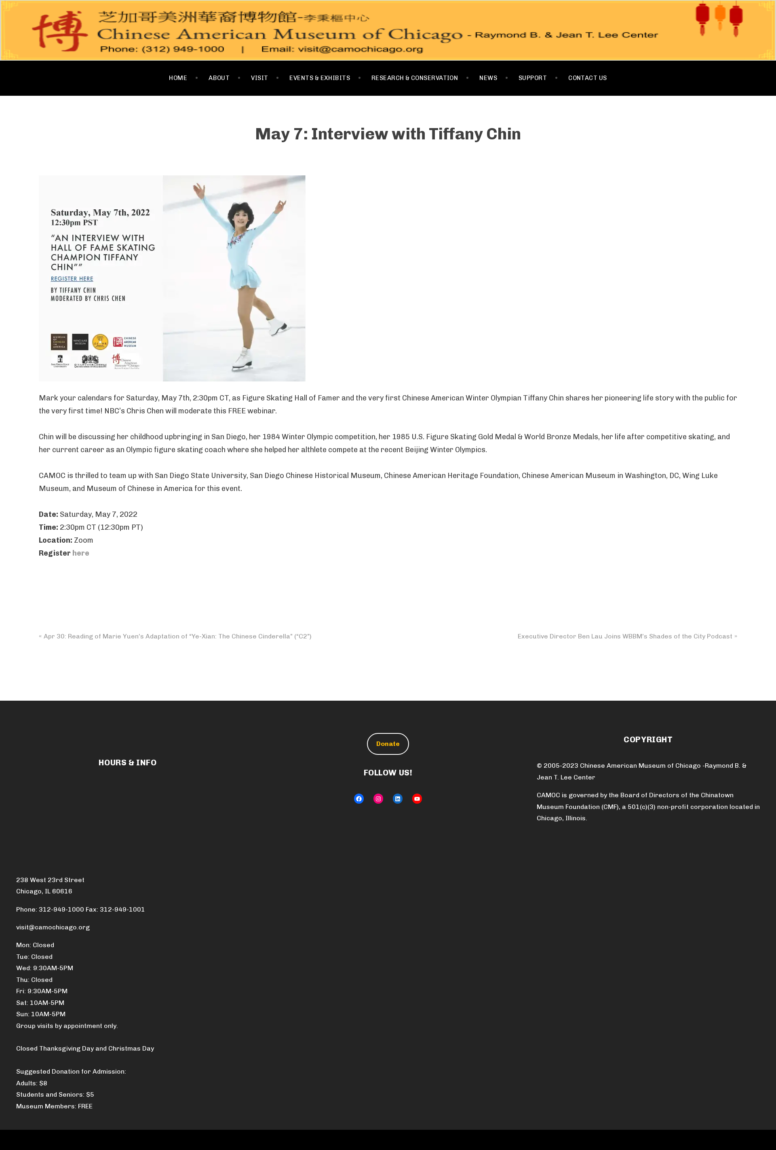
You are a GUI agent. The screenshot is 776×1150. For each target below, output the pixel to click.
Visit (259, 78)
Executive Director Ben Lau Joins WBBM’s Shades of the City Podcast (625, 636)
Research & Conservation (414, 78)
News (488, 78)
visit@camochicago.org (53, 927)
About (219, 78)
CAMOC (388, 30)
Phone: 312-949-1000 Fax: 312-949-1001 (80, 909)
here (80, 553)
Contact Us (587, 78)
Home (178, 78)
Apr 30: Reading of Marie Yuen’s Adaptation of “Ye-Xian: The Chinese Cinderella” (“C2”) (178, 636)
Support (533, 78)
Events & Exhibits (319, 78)
